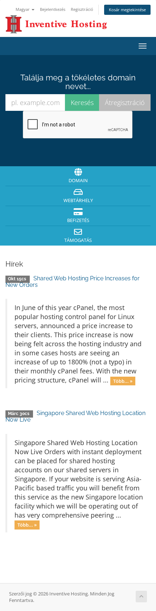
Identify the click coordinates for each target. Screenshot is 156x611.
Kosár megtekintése (127, 9)
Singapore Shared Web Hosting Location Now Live (75, 416)
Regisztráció (82, 9)
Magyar (23, 9)
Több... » (122, 380)
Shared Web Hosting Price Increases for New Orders (72, 281)
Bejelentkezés (52, 9)
